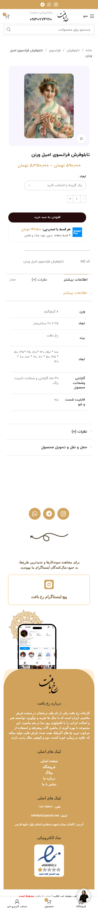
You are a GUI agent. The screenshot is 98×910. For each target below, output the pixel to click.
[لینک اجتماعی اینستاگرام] (56, 4)
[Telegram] (49, 514)
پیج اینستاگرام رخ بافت (49, 597)
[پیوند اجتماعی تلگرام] (42, 4)
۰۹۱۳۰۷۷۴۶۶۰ (46, 806)
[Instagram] (63, 514)
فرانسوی (54, 50)
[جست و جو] (9, 30)
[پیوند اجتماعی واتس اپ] (49, 4)
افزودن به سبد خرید (47, 217)
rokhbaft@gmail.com (45, 815)
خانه (88, 50)
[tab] (75, 279)
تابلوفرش (73, 50)
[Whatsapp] (35, 514)
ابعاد (83, 176)
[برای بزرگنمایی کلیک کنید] (81, 138)
